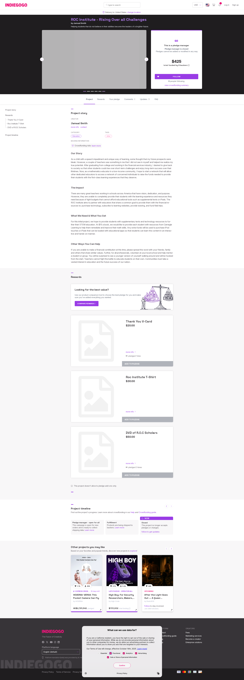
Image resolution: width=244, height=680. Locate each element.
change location (134, 12)
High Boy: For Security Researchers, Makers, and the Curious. (121, 598)
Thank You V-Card (15, 120)
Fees (188, 632)
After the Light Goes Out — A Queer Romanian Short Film (156, 598)
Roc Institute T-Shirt (16, 124)
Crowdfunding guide (147, 512)
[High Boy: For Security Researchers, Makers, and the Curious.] (122, 570)
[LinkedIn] (59, 642)
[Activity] (220, 5)
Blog (161, 639)
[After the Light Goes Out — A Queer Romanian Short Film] (157, 570)
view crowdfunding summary (177, 85)
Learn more (89, 530)
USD (196, 5)
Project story (10, 110)
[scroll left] (42, 59)
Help (133, 512)
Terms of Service (63, 672)
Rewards (9, 115)
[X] (47, 642)
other (108, 136)
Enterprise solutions (194, 642)
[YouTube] (51, 642)
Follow (176, 76)
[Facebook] (43, 642)
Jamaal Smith (79, 23)
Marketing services (194, 636)
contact (83, 127)
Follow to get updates (150, 532)
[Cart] (214, 5)
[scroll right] (146, 59)
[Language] (207, 5)
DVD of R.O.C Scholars (17, 127)
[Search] (106, 5)
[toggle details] (101, 611)
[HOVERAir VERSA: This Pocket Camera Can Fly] (86, 570)
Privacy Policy (48, 672)
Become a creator (193, 639)
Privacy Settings (79, 672)
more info (75, 127)
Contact (162, 632)
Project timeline (11, 135)
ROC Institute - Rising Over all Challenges (109, 19)
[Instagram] (55, 642)
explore (133, 551)
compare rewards (86, 304)
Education (76, 136)
